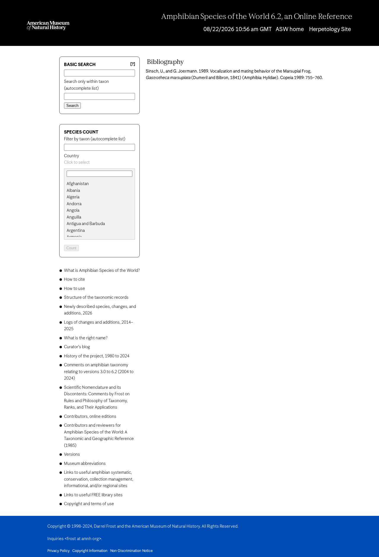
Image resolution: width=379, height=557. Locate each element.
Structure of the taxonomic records (96, 298)
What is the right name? (85, 338)
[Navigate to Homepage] (48, 26)
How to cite (74, 279)
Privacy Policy (58, 551)
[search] (99, 190)
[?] (132, 64)
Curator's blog (77, 347)
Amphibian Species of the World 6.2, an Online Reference (256, 16)
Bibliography (165, 62)
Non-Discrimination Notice (131, 551)
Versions (72, 454)
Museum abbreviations (85, 464)
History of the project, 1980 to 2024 (96, 356)
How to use (74, 289)
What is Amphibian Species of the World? (102, 271)
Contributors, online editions (90, 417)
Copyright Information (89, 551)
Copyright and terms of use (89, 504)
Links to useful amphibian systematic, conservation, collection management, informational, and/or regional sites (98, 479)
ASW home (290, 29)
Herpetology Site (330, 29)
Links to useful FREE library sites (93, 495)
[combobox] (99, 162)
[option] (101, 184)
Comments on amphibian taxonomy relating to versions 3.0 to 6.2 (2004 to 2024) (99, 372)
